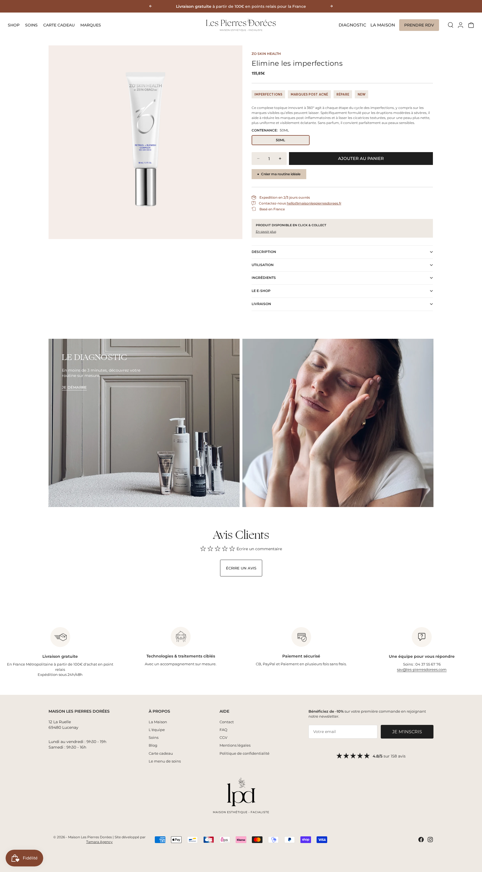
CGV (223, 737)
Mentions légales (235, 745)
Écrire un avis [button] (241, 568)
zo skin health (266, 54)
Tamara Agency (99, 842)
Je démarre (74, 387)
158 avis (398, 756)
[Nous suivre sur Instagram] (430, 839)
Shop (14, 25)
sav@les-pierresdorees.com (422, 669)
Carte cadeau (59, 25)
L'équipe (157, 729)
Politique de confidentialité (244, 753)
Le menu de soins (165, 761)
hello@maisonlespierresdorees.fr (314, 203)
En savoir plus (266, 231)
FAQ (223, 729)
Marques (90, 25)
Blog (153, 745)
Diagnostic (352, 25)
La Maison (382, 25)
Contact (227, 722)
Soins (31, 25)
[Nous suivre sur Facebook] (421, 839)
